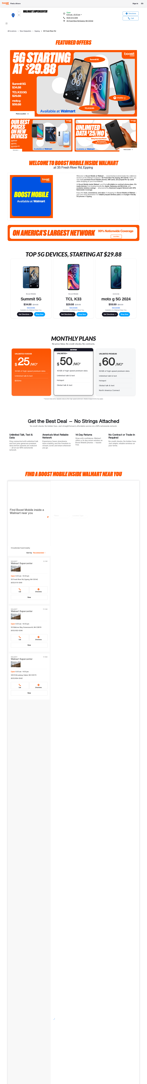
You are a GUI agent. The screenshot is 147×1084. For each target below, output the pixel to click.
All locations (12, 31)
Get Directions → (25, 314)
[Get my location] (48, 517)
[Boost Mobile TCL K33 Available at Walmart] (73, 277)
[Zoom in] (18, 11)
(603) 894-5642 (17, 678)
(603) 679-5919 (16, 583)
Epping (37, 31)
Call (131, 18)
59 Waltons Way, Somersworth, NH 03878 (26, 627)
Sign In (135, 3)
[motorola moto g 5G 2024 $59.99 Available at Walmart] (116, 277)
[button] (39, 553)
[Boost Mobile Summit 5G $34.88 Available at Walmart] (31, 277)
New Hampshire (25, 31)
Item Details (31, 307)
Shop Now (39, 314)
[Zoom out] (18, 15)
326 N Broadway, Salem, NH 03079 (23, 675)
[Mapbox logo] (6, 23)
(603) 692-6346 (17, 630)
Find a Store (15, 3)
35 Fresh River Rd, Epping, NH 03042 (24, 579)
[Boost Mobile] (5, 3)
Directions (130, 13)
